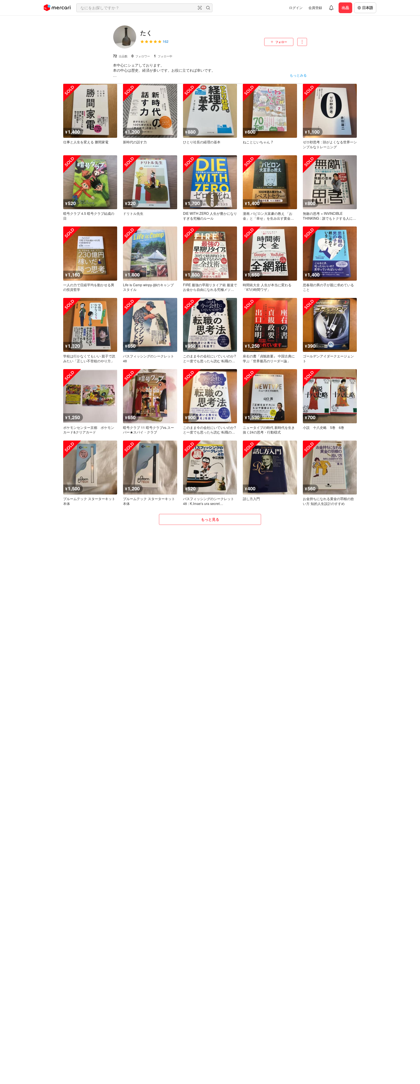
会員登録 (315, 7)
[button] (200, 8)
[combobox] (144, 7)
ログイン (296, 7)
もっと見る (210, 519)
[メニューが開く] (302, 42)
